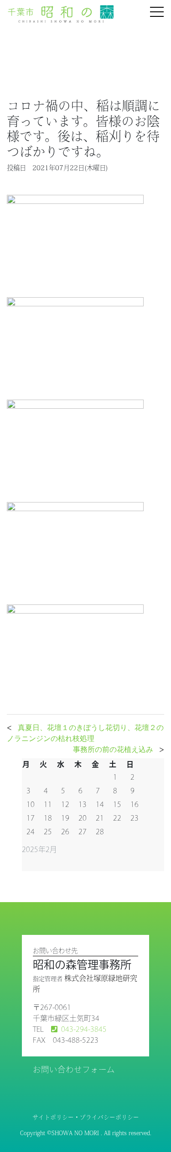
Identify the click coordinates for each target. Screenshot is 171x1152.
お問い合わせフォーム (74, 1069)
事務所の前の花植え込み (113, 749)
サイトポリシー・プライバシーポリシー (85, 1117)
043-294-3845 (84, 1029)
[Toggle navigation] (157, 13)
